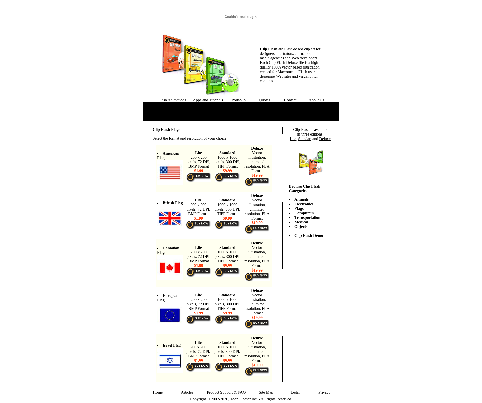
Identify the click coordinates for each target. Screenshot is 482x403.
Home (158, 392)
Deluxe (325, 139)
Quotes (264, 100)
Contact (290, 100)
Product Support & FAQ (226, 392)
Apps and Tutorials (208, 100)
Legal (295, 392)
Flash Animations (172, 100)
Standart (304, 139)
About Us (316, 100)
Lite (293, 139)
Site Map (266, 392)
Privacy (324, 392)
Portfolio (239, 100)
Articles (187, 392)
